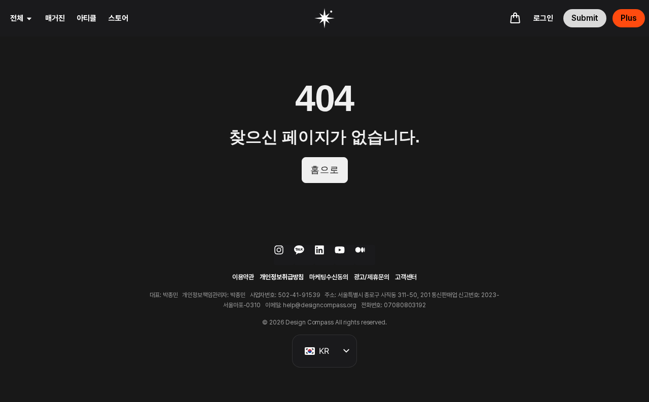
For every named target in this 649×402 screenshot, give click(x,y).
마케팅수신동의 (328, 277)
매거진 (55, 18)
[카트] (515, 17)
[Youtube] (345, 255)
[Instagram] (284, 255)
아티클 (87, 18)
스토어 (118, 18)
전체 (16, 18)
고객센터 (406, 277)
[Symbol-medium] (365, 255)
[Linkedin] (324, 255)
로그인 (543, 18)
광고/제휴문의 (371, 277)
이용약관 (243, 277)
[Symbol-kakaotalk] (304, 255)
